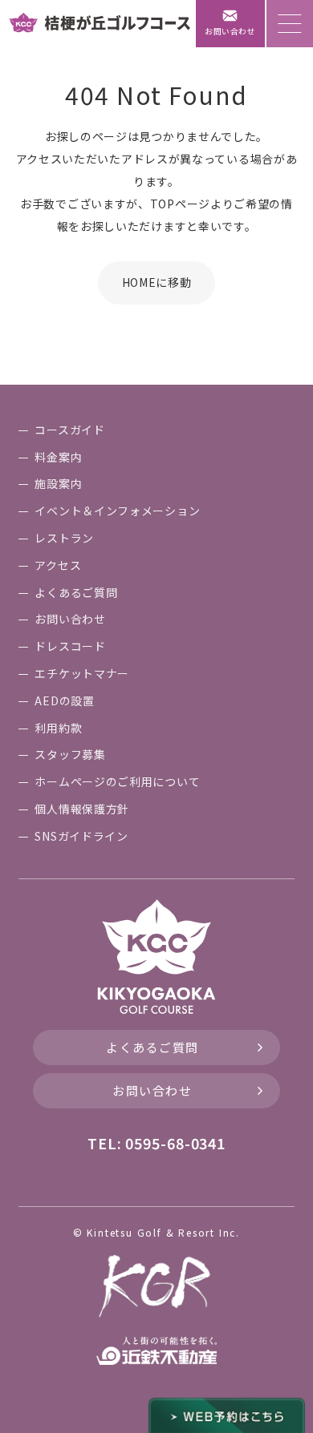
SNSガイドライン (81, 836)
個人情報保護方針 (82, 809)
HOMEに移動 (157, 282)
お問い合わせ (152, 1090)
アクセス (58, 565)
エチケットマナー (82, 673)
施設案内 (58, 483)
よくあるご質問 (152, 1047)
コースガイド (69, 430)
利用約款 (58, 728)
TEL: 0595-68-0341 (156, 1142)
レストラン (64, 538)
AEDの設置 (64, 700)
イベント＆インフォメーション (117, 511)
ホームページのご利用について (117, 781)
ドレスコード (70, 646)
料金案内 (58, 457)
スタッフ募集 (70, 754)
